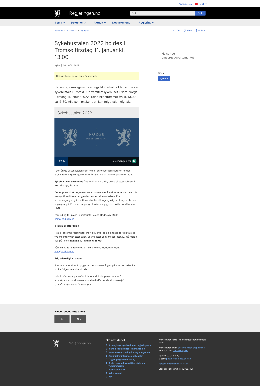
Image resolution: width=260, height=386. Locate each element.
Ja (62, 319)
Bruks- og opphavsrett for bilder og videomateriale (126, 364)
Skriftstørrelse (185, 4)
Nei (79, 319)
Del (178, 30)
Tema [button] (59, 22)
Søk (200, 13)
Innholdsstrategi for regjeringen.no (126, 348)
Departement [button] (121, 22)
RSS (110, 376)
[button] (71, 30)
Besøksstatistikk (116, 369)
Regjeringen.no (85, 13)
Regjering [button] (145, 22)
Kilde (189, 30)
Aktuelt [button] (99, 22)
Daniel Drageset (180, 350)
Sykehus (163, 78)
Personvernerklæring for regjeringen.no (129, 352)
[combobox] (162, 13)
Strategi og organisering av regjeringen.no (130, 345)
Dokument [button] (78, 22)
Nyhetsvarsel (115, 373)
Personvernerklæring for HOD (173, 363)
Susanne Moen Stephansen (191, 347)
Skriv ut (202, 30)
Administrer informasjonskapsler (125, 356)
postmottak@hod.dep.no (178, 358)
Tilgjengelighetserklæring (121, 359)
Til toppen (98, 299)
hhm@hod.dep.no (64, 218)
